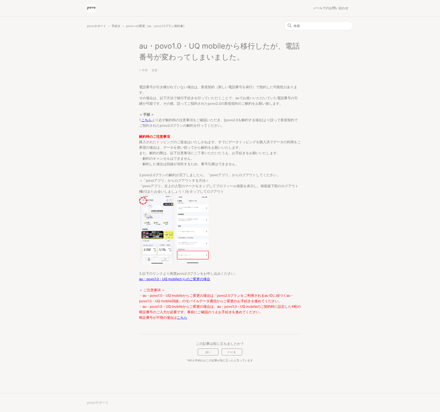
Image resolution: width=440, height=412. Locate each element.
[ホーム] (91, 8)
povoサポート (96, 26)
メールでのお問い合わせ (330, 8)
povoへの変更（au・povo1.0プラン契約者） (156, 26)
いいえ (232, 352)
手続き (116, 26)
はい (208, 352)
